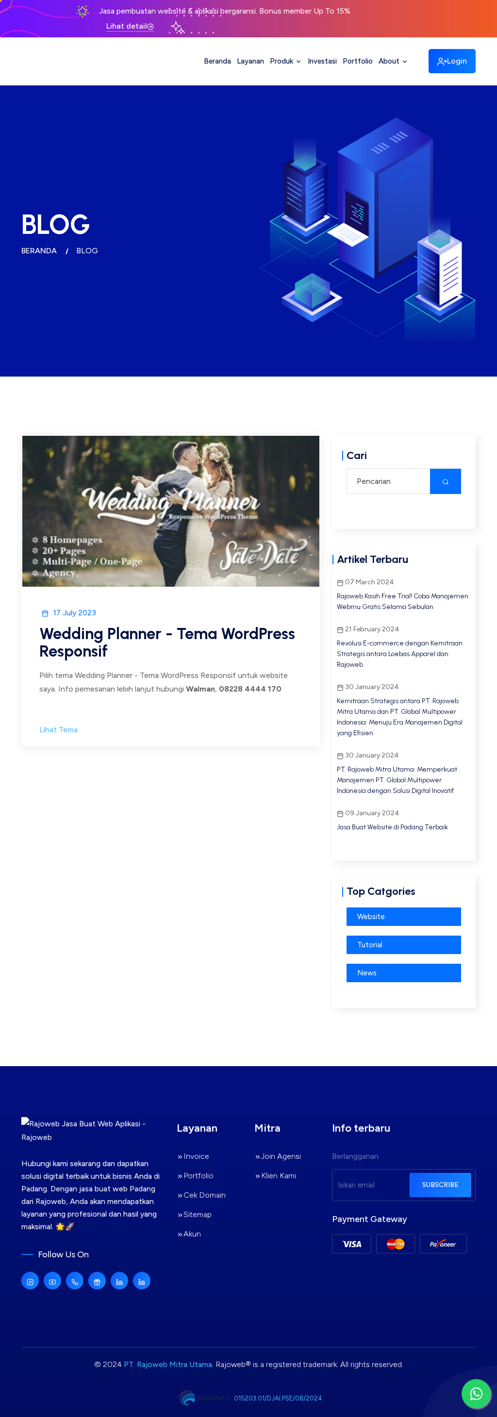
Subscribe (440, 1185)
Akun (192, 1233)
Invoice (196, 1156)
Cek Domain (204, 1195)
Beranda (217, 61)
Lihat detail (126, 26)
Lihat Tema (58, 729)
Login (457, 61)
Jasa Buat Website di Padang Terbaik (392, 827)
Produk (282, 61)
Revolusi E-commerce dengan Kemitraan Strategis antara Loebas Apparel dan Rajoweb (400, 654)
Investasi (322, 61)
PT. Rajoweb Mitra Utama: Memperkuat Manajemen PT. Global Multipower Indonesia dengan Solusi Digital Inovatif (397, 780)
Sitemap (197, 1214)
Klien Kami (278, 1175)
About (390, 61)
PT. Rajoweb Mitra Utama (168, 1364)
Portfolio (358, 61)
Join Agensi (281, 1156)
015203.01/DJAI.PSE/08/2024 (278, 1398)
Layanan (250, 61)
